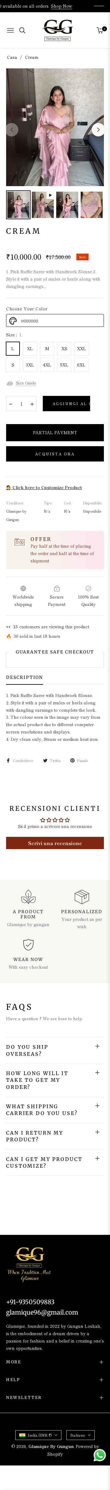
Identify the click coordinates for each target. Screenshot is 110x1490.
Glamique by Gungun (51, 1446)
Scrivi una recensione (55, 843)
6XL (81, 365)
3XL (30, 365)
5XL (64, 365)
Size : (14, 334)
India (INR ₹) (40, 1435)
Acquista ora (55, 453)
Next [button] (98, 129)
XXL (81, 348)
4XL (47, 365)
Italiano (77, 1435)
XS (64, 348)
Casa (12, 57)
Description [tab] (24, 677)
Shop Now (65, 6)
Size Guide (26, 383)
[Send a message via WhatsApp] (100, 1455)
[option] (55, 127)
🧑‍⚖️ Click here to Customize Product (44, 487)
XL (30, 348)
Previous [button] (11, 129)
